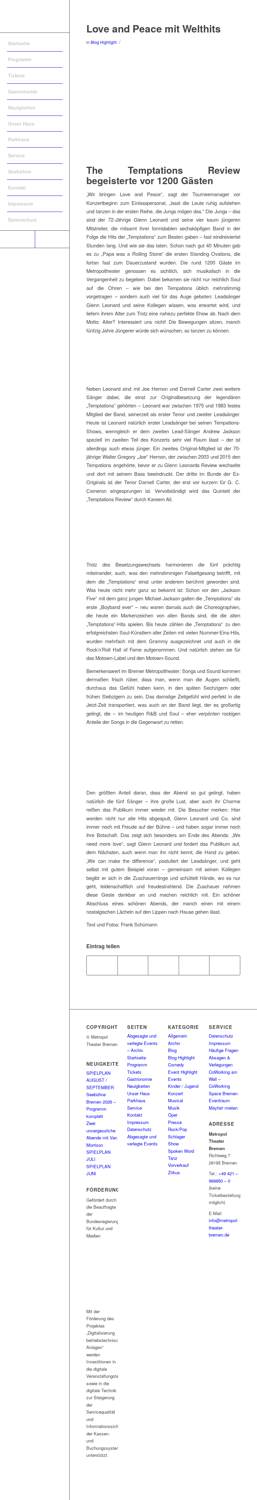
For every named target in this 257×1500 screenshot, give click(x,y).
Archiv (174, 1043)
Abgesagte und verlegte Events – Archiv (142, 1043)
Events (175, 1079)
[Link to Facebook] (17, 239)
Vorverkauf (178, 1165)
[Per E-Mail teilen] (224, 965)
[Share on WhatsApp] (163, 965)
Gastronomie (139, 1079)
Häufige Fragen (223, 1050)
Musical (175, 1100)
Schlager (176, 1136)
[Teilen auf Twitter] (133, 965)
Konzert (175, 1093)
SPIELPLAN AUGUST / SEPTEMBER (100, 1080)
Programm (137, 1064)
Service (134, 1108)
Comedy (176, 1064)
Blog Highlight (103, 42)
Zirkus (174, 1172)
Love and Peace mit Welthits (153, 28)
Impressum (138, 1122)
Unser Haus (138, 1093)
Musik (174, 1108)
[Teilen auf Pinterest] (194, 965)
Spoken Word (181, 1151)
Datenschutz (139, 1129)
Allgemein (177, 1036)
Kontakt (134, 1115)
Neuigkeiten (138, 1086)
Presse (175, 1122)
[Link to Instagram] (52, 239)
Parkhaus (136, 1100)
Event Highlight (182, 1072)
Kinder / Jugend (183, 1086)
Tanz (172, 1158)
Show (173, 1143)
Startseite (136, 1057)
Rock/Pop (177, 1129)
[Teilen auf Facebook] (102, 965)
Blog (172, 1050)
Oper (172, 1115)
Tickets (134, 1072)
